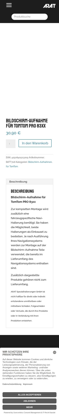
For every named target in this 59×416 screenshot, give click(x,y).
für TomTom (12, 166)
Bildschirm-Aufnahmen (40, 162)
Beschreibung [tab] (18, 181)
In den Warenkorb (35, 143)
